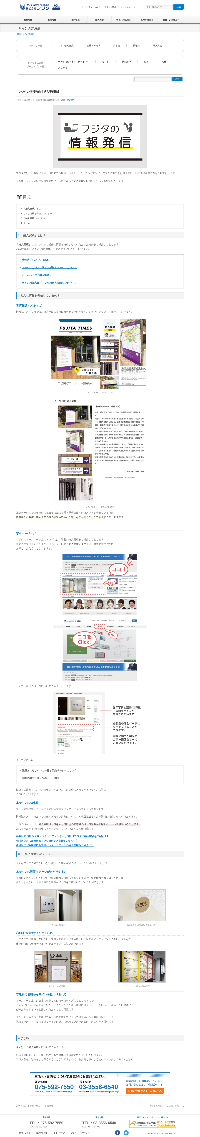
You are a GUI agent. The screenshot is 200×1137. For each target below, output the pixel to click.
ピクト (105, 61)
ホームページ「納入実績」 (37, 275)
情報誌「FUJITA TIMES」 (36, 259)
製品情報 (28, 20)
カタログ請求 (110, 7)
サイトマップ (126, 7)
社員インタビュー (171, 20)
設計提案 (76, 20)
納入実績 (99, 20)
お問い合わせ (147, 20)
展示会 (116, 45)
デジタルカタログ (92, 7)
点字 (146, 61)
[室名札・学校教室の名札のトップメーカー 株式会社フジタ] (40, 8)
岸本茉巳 (70, 100)
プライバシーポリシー (80, 1133)
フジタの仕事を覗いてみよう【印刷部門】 (35, 1106)
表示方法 (62, 68)
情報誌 (136, 45)
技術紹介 (126, 61)
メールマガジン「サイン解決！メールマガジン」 (49, 267)
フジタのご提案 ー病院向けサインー (167, 1106)
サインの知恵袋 (123, 20)
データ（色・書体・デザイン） (73, 61)
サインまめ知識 (66, 45)
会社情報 (52, 20)
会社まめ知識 (93, 45)
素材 (164, 61)
